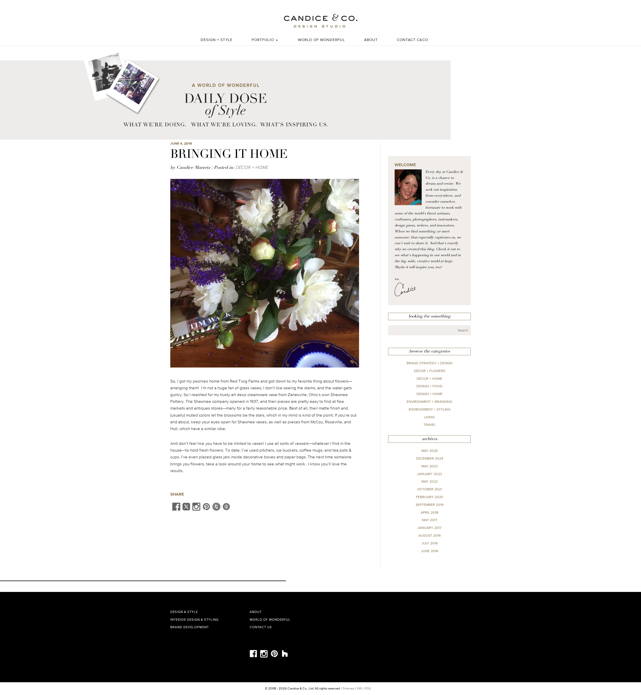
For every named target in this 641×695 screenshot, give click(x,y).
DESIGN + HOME (429, 394)
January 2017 (429, 528)
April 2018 (429, 512)
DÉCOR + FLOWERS (429, 371)
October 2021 (429, 489)
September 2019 (429, 505)
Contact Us (261, 627)
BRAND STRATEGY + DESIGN (429, 363)
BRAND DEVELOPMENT (189, 627)
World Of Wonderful (270, 619)
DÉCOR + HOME (252, 167)
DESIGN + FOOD (429, 386)
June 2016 (429, 551)
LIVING (429, 417)
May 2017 (429, 520)
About (256, 612)
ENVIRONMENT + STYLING (429, 409)
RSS (368, 688)
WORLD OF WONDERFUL (321, 40)
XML (360, 688)
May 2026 (429, 451)
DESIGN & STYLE (184, 612)
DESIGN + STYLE (217, 40)
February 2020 (429, 497)
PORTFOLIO (263, 40)
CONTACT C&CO (412, 40)
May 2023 (429, 466)
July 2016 (429, 543)
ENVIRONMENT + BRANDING (429, 402)
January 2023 (429, 474)
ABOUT (371, 40)
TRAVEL (429, 425)
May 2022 (429, 481)
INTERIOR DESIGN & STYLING (194, 619)
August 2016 (429, 535)
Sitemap (348, 688)
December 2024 (429, 458)
